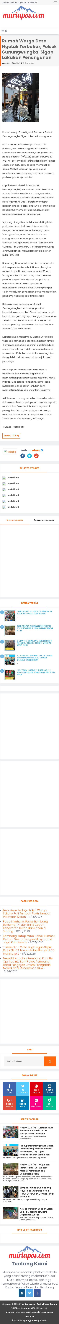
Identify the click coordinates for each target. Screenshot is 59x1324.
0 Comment (28, 63)
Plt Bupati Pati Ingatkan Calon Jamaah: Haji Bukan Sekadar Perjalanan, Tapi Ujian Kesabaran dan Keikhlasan (34, 657)
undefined (13, 477)
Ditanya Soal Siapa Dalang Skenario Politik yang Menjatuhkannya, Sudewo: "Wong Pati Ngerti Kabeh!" (34, 642)
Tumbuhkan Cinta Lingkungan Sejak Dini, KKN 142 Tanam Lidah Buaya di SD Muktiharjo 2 (28, 950)
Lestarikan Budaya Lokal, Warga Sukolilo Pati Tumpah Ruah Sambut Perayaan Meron (26, 913)
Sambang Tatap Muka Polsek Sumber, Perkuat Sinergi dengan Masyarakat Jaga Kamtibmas (29, 939)
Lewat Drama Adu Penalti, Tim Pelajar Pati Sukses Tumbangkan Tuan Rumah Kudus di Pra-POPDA (36, 672)
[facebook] (37, 1293)
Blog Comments (15, 520)
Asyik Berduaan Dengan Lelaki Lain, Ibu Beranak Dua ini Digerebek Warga (36, 1211)
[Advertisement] (30, 23)
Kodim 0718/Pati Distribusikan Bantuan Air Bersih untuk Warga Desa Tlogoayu (34, 612)
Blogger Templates (15, 1312)
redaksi (35, 450)
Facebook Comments (44, 520)
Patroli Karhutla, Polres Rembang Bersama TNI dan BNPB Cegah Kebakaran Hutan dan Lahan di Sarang (25, 926)
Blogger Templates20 (36, 1320)
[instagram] (22, 1293)
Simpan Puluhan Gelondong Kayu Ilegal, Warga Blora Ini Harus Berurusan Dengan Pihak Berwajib (37, 1192)
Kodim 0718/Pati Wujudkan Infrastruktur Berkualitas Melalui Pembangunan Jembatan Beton (35, 628)
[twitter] (29, 1293)
